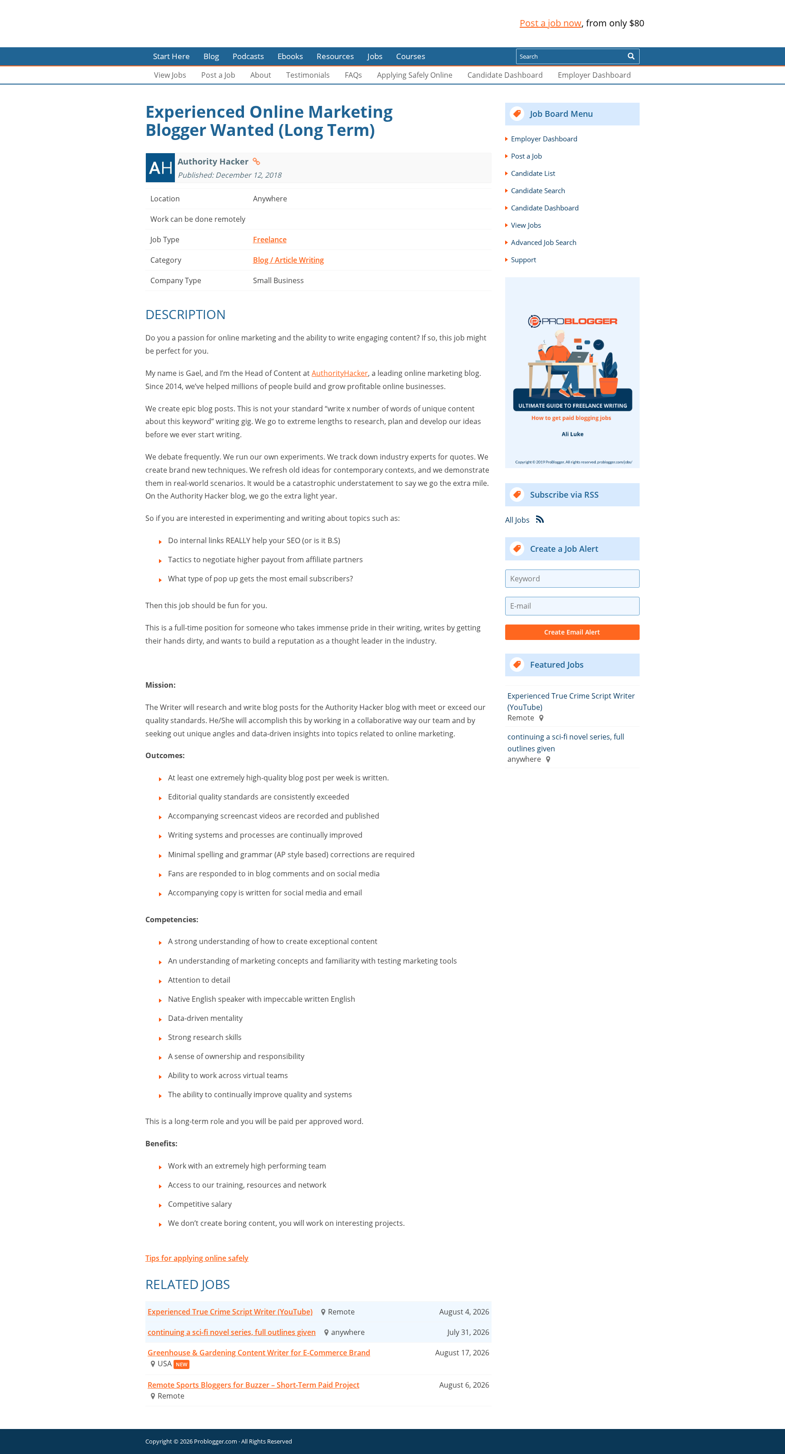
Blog (22, 41)
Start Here (171, 56)
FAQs (353, 75)
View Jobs (170, 75)
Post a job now (550, 23)
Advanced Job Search (543, 242)
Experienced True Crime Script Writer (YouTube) (230, 1312)
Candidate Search (538, 190)
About (260, 75)
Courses (410, 56)
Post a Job (218, 75)
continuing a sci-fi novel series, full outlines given (232, 1332)
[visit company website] (256, 161)
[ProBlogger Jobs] (206, 23)
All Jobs (517, 520)
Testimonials (308, 75)
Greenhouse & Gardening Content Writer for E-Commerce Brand (259, 1353)
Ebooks (290, 56)
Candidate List (533, 173)
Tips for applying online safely (196, 1258)
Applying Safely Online (414, 75)
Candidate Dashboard (505, 75)
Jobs (375, 56)
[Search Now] (631, 56)
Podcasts (248, 56)
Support (523, 259)
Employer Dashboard (594, 75)
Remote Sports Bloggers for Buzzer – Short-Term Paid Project (253, 1385)
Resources (335, 56)
